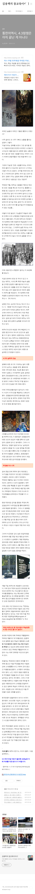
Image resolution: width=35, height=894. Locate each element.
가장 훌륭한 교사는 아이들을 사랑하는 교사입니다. (13, 860)
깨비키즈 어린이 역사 (11, 75)
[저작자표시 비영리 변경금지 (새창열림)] (25, 780)
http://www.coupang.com (12, 58)
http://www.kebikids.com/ (12, 72)
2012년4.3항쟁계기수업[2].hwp (15, 774)
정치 (5, 789)
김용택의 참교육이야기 (15, 4)
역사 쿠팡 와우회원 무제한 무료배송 (17, 61)
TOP (31, 887)
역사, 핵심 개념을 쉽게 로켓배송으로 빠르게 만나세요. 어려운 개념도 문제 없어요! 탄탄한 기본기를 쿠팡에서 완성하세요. (17, 64)
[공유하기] (9, 780)
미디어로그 (19, 11)
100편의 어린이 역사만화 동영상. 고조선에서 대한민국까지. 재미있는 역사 (11, 79)
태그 (9, 11)
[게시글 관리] (11, 780)
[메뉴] (31, 3)
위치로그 (30, 11)
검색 (26, 3)
